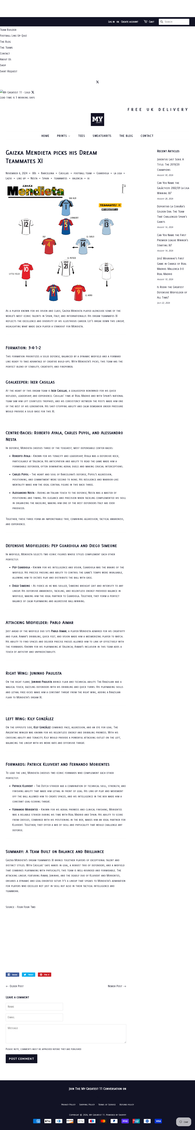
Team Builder (8, 29)
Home (45, 135)
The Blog (5, 41)
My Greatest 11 (97, 1114)
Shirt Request (8, 71)
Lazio (9, 178)
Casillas (64, 173)
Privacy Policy (68, 1104)
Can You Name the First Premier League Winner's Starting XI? (172, 240)
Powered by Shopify (116, 1114)
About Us (5, 59)
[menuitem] (97, 29)
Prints (62, 135)
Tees (81, 135)
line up (21, 178)
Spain (45, 178)
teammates (60, 178)
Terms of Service (107, 1104)
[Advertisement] (97, 8)
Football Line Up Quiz (13, 35)
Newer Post (115, 986)
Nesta (34, 178)
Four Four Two (26, 907)
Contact (5, 53)
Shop (3, 65)
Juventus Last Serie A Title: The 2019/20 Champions (170, 164)
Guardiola (103, 173)
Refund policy (127, 1104)
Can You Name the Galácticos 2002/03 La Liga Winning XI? (173, 188)
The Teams (6, 47)
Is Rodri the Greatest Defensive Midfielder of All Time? (172, 292)
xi (88, 178)
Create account (129, 21)
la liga (118, 173)
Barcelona (47, 173)
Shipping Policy (87, 1104)
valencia (77, 178)
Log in (111, 21)
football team (83, 173)
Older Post (17, 986)
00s (34, 173)
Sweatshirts (102, 135)
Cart (151, 21)
